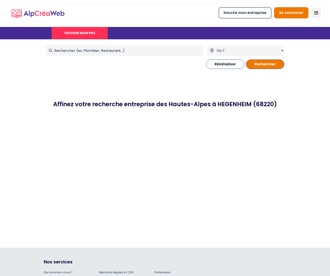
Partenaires (162, 272)
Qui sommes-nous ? (58, 272)
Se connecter (291, 12)
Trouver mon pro (79, 33)
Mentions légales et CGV (116, 272)
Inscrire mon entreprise (245, 12)
